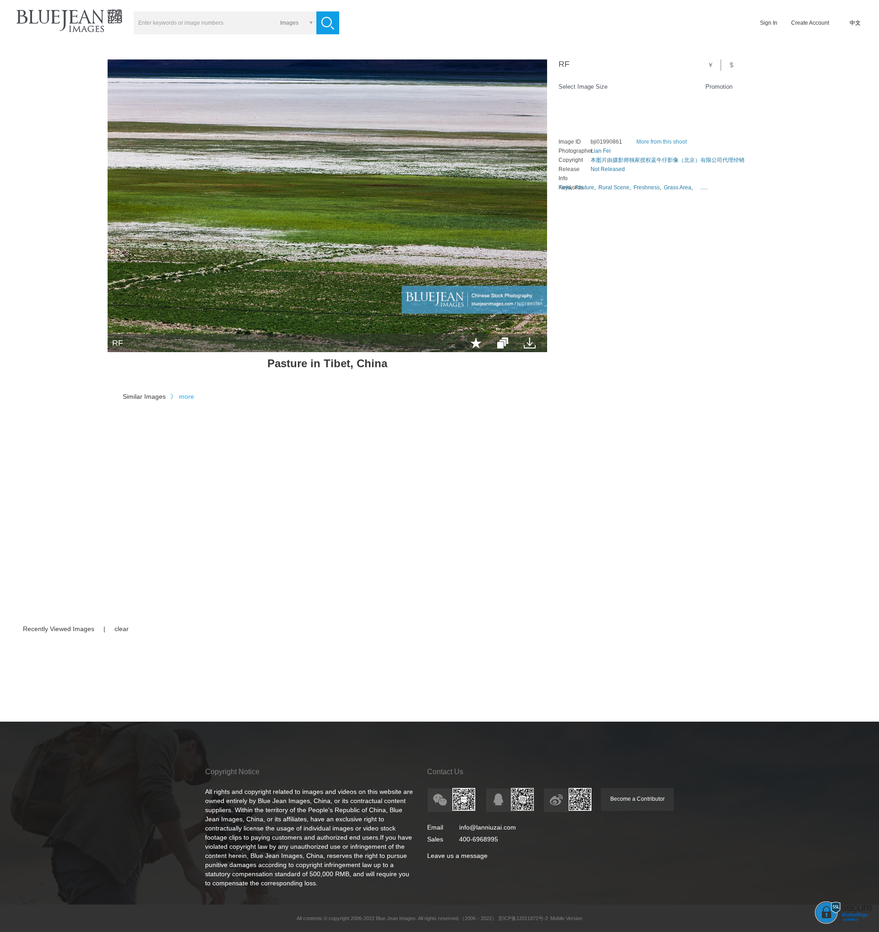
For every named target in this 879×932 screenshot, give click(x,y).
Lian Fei (601, 151)
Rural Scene (613, 187)
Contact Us (445, 772)
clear (121, 628)
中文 (855, 23)
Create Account (810, 23)
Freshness (647, 187)
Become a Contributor (637, 799)
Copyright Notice (232, 772)
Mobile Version (566, 918)
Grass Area (677, 187)
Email (435, 827)
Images (289, 23)
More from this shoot (661, 142)
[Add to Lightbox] (476, 342)
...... (704, 187)
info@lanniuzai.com (487, 827)
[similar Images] (502, 342)
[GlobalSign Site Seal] (843, 922)
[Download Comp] (530, 342)
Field (565, 187)
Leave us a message (457, 855)
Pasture (584, 187)
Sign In (768, 23)
